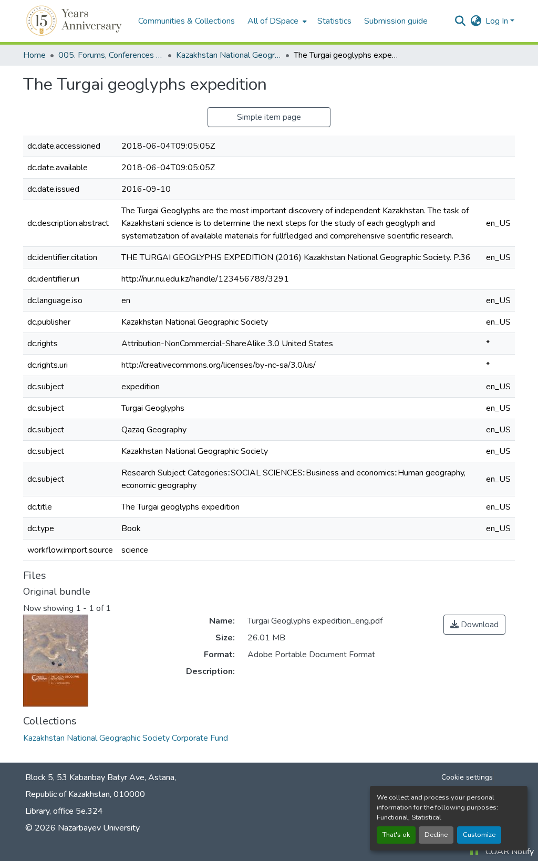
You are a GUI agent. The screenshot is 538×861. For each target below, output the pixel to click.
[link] (474, 625)
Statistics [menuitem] (334, 21)
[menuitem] (276, 21)
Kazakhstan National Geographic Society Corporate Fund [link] (228, 55)
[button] (75, 21)
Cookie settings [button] (467, 777)
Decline (436, 834)
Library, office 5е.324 (64, 811)
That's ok (396, 834)
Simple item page (269, 117)
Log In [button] (497, 21)
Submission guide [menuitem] (396, 21)
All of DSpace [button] (272, 21)
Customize (479, 834)
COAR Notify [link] (509, 851)
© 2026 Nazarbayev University (82, 828)
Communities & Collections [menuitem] (186, 21)
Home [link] (34, 55)
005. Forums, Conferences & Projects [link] (110, 55)
